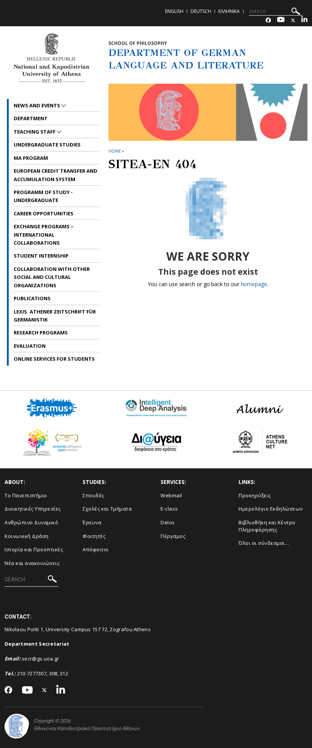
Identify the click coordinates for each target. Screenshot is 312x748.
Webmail (171, 495)
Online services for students (54, 358)
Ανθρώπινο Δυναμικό (31, 522)
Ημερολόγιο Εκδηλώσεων (271, 508)
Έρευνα (92, 522)
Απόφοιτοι (96, 549)
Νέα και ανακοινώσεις (32, 563)
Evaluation (30, 345)
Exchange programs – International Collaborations (43, 234)
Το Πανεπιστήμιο (26, 495)
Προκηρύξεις (255, 495)
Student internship (41, 255)
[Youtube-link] (281, 20)
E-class (169, 508)
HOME (114, 151)
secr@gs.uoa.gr (40, 658)
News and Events (37, 105)
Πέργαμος (173, 536)
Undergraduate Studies (47, 144)
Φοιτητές (94, 536)
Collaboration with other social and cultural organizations (52, 277)
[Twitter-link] (293, 20)
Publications (32, 298)
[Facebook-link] (268, 20)
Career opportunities (43, 213)
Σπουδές (93, 495)
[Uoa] (17, 726)
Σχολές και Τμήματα (107, 508)
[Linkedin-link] (304, 20)
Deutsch (201, 11)
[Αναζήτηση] (295, 12)
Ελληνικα (229, 11)
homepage (254, 284)
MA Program (31, 157)
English (174, 11)
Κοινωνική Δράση (27, 536)
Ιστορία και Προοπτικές (34, 549)
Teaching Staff (35, 131)
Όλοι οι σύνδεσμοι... (264, 543)
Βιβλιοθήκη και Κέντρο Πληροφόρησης (267, 526)
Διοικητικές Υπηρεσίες (33, 508)
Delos (168, 522)
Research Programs (41, 332)
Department (31, 118)
